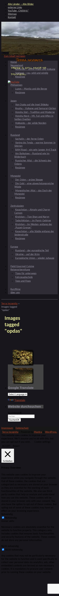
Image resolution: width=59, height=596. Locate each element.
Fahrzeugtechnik (24, 277)
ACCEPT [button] (6, 446)
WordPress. (51, 432)
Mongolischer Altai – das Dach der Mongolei (33, 192)
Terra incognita (29, 60)
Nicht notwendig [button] (10, 546)
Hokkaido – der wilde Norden (30, 123)
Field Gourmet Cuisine (22, 266)
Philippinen (16, 85)
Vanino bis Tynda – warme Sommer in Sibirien (34, 144)
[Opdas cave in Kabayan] (22, 357)
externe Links (15, 7)
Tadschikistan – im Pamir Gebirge (33, 220)
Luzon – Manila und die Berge (31, 89)
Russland (15, 135)
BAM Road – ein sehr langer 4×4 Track (35, 150)
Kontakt (12, 17)
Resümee (20, 77)
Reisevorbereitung (20, 269)
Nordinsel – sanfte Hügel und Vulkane (35, 69)
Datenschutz (22, 428)
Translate (19, 400)
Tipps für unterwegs (25, 273)
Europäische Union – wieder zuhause (34, 258)
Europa (14, 247)
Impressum (7, 428)
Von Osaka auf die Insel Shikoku (32, 104)
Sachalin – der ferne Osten (29, 139)
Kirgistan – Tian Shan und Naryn (32, 217)
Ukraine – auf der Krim (27, 254)
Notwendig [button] (7, 514)
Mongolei (15, 176)
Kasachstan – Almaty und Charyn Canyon (32, 211)
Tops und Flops (23, 281)
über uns (15, 292)
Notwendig (11, 518)
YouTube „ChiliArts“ (18, 11)
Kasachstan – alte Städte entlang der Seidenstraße (34, 233)
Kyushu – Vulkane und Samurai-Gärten (35, 108)
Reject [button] (16, 446)
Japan (13, 101)
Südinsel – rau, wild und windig (31, 73)
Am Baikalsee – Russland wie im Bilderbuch (31, 155)
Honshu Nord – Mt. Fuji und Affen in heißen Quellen (33, 118)
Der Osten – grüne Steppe (29, 180)
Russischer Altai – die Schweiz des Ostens (32, 162)
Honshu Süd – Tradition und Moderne (35, 112)
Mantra (38, 432)
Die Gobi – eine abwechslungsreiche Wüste (34, 185)
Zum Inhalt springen (14, 56)
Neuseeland (16, 65)
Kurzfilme (15, 289)
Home (13, 62)
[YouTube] (13, 82)
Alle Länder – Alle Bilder (21, 4)
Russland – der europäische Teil (32, 250)
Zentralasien (17, 206)
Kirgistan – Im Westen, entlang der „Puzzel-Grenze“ (33, 226)
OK (14, 420)
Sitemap (12, 14)
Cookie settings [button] (42, 442)
